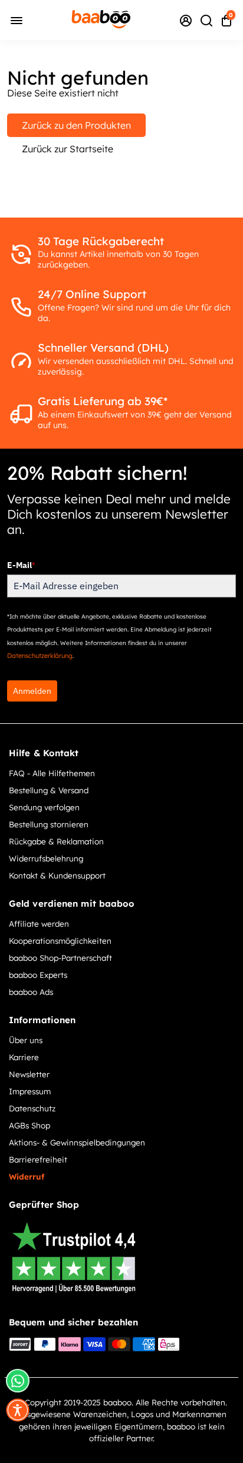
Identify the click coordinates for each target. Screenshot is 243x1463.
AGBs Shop (29, 1125)
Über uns (25, 1040)
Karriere (24, 1057)
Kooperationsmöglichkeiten (60, 941)
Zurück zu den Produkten (76, 125)
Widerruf (26, 1176)
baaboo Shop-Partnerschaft (60, 958)
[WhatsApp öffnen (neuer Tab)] (17, 1380)
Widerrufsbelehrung (46, 858)
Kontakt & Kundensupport (57, 875)
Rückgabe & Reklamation (56, 841)
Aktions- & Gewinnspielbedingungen (77, 1142)
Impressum (30, 1091)
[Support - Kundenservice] (186, 20)
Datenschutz (32, 1108)
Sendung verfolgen (44, 807)
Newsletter (29, 1074)
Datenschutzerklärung (40, 656)
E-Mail (21, 565)
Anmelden (32, 691)
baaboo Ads (31, 992)
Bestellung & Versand (48, 790)
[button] (17, 1410)
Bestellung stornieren (48, 824)
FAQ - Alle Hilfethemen (52, 773)
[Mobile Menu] (16, 19)
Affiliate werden (39, 923)
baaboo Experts (38, 975)
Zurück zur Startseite (67, 149)
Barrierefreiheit (38, 1159)
